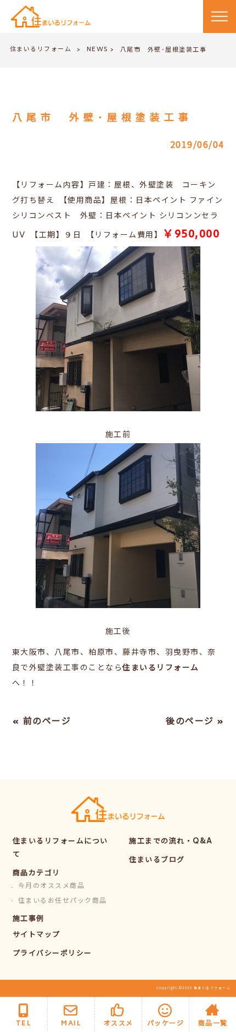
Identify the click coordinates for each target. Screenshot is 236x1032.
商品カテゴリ (36, 874)
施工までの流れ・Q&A (171, 842)
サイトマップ (36, 935)
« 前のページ (41, 722)
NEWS (98, 50)
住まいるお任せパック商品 (62, 901)
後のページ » (195, 722)
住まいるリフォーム (41, 50)
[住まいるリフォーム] (51, 17)
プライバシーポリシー (52, 954)
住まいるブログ (157, 860)
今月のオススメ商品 (51, 886)
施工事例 (28, 919)
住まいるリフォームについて (60, 849)
